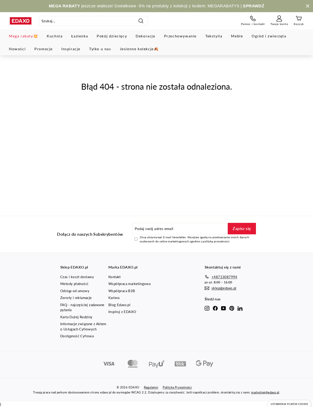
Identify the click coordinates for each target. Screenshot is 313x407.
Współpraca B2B (121, 291)
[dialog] (289, 403)
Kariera (114, 298)
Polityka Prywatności (177, 387)
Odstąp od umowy (74, 291)
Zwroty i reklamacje (76, 298)
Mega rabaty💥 (23, 36)
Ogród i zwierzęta (269, 36)
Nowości (17, 49)
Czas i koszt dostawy (77, 277)
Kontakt (114, 277)
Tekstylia (213, 36)
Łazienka (79, 36)
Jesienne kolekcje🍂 (139, 49)
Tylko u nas (100, 49)
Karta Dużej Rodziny (76, 317)
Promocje (43, 49)
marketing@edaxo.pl (265, 392)
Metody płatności (74, 284)
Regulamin (151, 387)
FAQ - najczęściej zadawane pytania (82, 307)
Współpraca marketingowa (129, 284)
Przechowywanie (180, 36)
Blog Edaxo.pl (119, 305)
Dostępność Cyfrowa (77, 336)
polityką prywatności (216, 241)
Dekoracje (145, 36)
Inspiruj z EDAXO (122, 312)
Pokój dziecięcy (112, 36)
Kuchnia (55, 36)
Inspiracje (70, 49)
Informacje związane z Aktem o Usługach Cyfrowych (83, 326)
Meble (237, 36)
